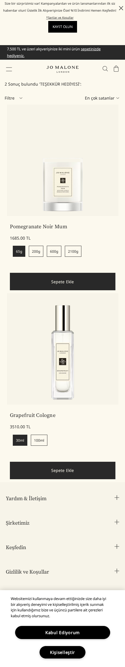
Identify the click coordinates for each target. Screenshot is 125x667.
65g (19, 251)
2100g (73, 251)
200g (36, 251)
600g (54, 251)
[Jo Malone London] (62, 69)
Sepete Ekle (62, 281)
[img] (116, 69)
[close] (119, 8)
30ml (20, 440)
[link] (62, 160)
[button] (9, 69)
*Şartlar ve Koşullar (60, 17)
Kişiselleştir (62, 652)
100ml (39, 440)
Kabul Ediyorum (62, 632)
